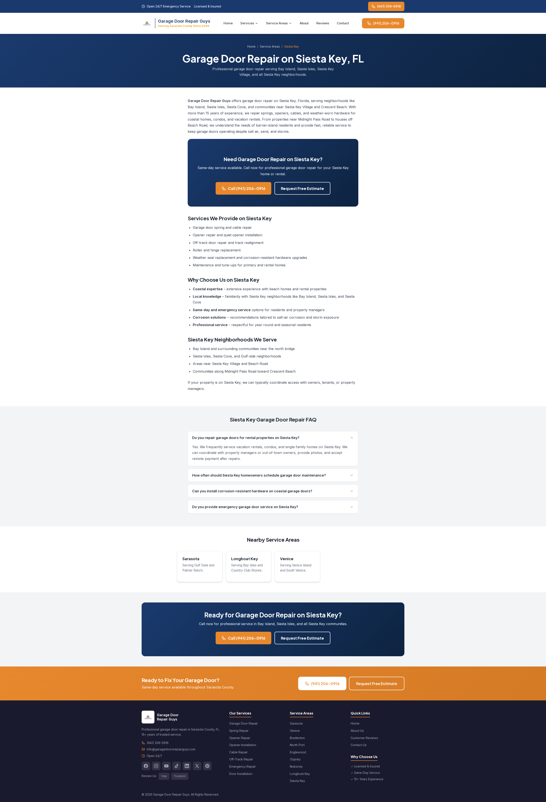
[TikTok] (176, 766)
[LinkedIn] (187, 766)
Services (247, 23)
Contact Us (359, 745)
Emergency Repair (242, 766)
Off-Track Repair (241, 759)
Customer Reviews (364, 738)
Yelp (164, 776)
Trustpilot (180, 776)
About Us (357, 730)
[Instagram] (156, 766)
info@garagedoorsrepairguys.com (171, 749)
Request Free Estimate (302, 188)
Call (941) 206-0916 (246, 188)
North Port (297, 745)
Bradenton (297, 738)
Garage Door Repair (243, 723)
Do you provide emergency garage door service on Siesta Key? (245, 507)
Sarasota (190, 558)
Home (228, 23)
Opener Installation (242, 745)
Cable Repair (238, 752)
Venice (286, 558)
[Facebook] (146, 766)
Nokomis (296, 766)
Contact (343, 23)
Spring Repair (238, 730)
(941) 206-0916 (389, 6)
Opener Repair (239, 738)
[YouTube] (166, 766)
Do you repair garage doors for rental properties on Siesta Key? (245, 438)
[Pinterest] (207, 766)
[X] (197, 766)
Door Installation (240, 774)
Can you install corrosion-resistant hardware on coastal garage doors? (252, 491)
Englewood (298, 752)
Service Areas (277, 23)
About (304, 23)
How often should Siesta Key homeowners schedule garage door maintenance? (259, 475)
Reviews (322, 23)
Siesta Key (297, 781)
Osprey (295, 759)
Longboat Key (244, 558)
